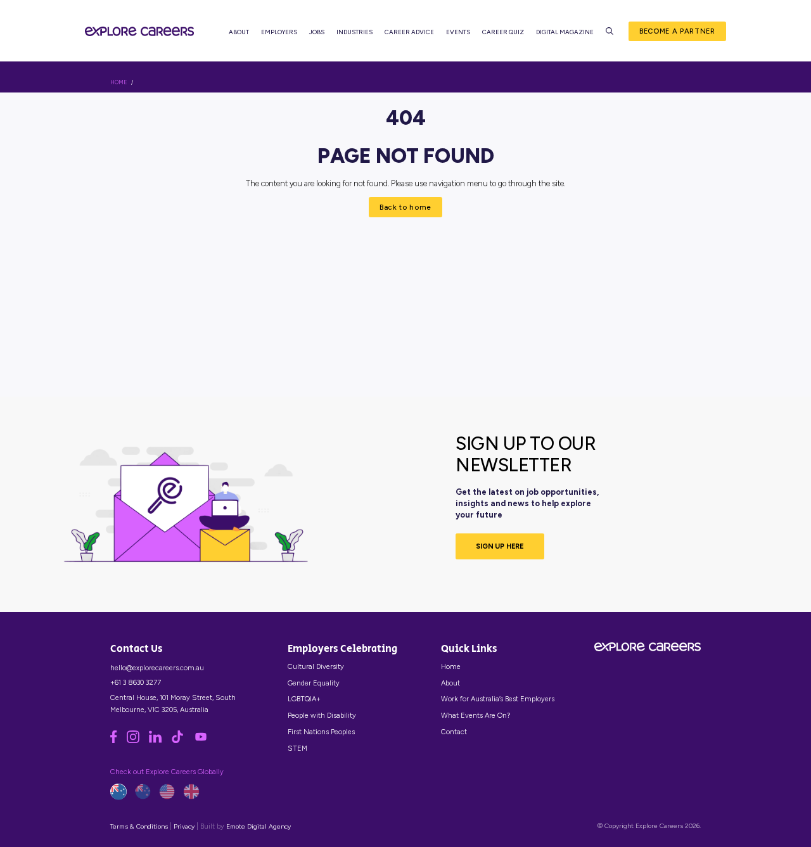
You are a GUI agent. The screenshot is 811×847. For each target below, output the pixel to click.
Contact (454, 731)
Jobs (316, 32)
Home (451, 666)
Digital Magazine (565, 32)
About (239, 32)
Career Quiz (503, 32)
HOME (118, 82)
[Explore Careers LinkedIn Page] (160, 740)
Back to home (405, 207)
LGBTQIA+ (304, 698)
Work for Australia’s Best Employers (497, 698)
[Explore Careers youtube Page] (204, 740)
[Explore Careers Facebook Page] (118, 740)
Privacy (184, 826)
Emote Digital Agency (258, 826)
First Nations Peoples (321, 731)
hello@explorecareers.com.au (157, 667)
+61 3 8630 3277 (135, 682)
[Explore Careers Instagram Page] (138, 740)
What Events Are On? (475, 715)
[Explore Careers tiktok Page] (182, 740)
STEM (297, 748)
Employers (279, 32)
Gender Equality (314, 682)
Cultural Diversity (316, 666)
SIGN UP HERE (500, 546)
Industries (354, 32)
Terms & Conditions (139, 826)
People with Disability (322, 715)
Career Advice (409, 32)
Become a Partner (677, 31)
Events (458, 32)
